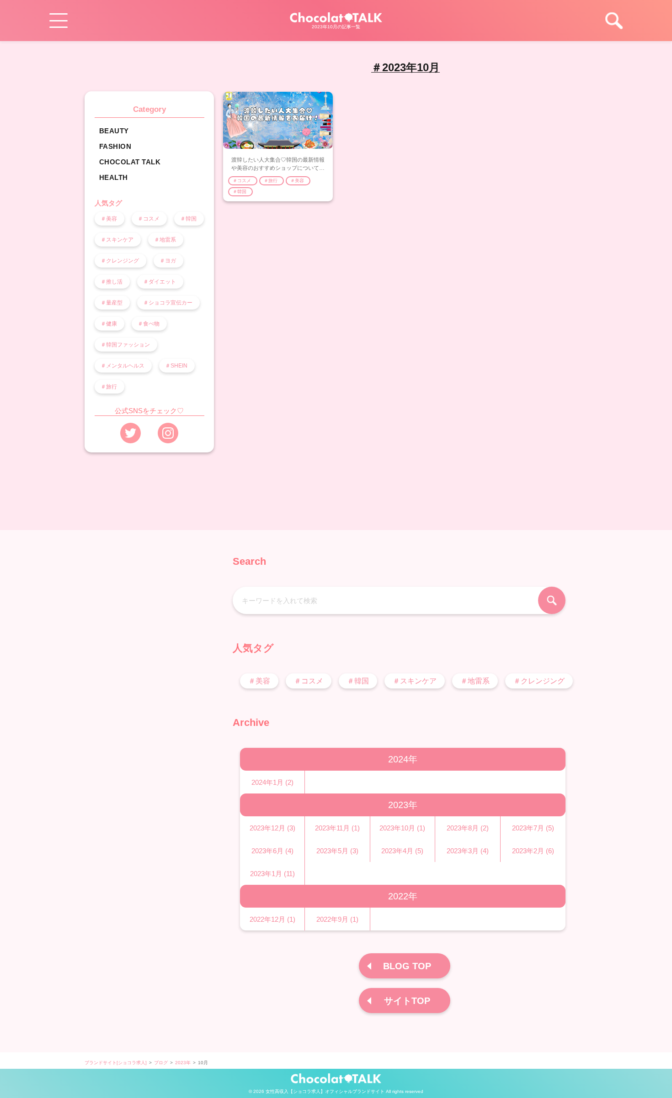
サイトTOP (407, 1001)
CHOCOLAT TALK (131, 162)
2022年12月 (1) (272, 919)
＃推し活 (112, 281)
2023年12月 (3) (272, 828)
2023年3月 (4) (468, 851)
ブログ (161, 1062)
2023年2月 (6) (533, 851)
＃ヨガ (168, 260)
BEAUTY (115, 131)
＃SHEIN (177, 365)
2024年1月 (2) (272, 782)
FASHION (116, 146)
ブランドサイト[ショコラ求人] (116, 1062)
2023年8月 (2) (468, 828)
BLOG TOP (407, 966)
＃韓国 (189, 218)
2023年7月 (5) (533, 828)
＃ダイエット (160, 281)
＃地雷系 (165, 239)
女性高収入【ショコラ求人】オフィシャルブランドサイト (325, 1091)
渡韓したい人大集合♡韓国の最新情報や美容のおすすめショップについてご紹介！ (278, 168)
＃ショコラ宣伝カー (168, 302)
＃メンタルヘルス (123, 365)
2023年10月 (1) (402, 828)
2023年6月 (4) (272, 851)
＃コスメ (149, 218)
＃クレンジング (120, 260)
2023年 (183, 1062)
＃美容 (109, 218)
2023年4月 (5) (402, 851)
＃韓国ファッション (126, 344)
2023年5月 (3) (337, 851)
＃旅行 (109, 387)
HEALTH (114, 177)
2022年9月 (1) (337, 919)
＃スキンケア (118, 239)
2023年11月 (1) (337, 828)
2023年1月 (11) (272, 873)
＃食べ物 (149, 323)
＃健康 (109, 323)
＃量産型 (112, 302)
